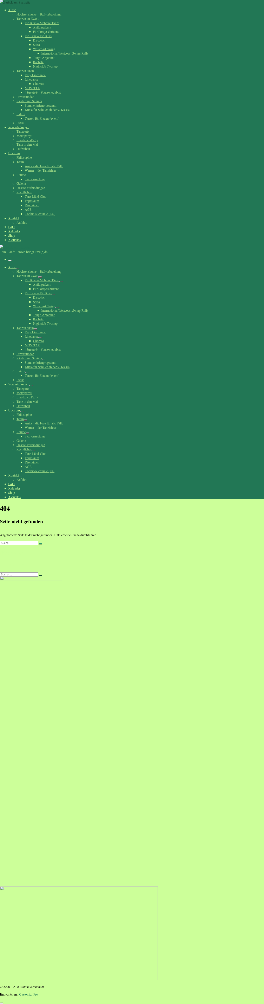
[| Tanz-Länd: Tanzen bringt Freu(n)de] (15, 2)
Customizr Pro (28, 994)
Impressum (12, 564)
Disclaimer (11, 552)
